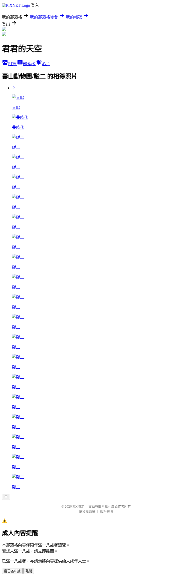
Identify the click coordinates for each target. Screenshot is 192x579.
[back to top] (6, 497)
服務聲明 (106, 511)
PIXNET (78, 506)
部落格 (29, 64)
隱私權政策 (87, 511)
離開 (29, 571)
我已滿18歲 (12, 571)
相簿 (12, 64)
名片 (46, 64)
